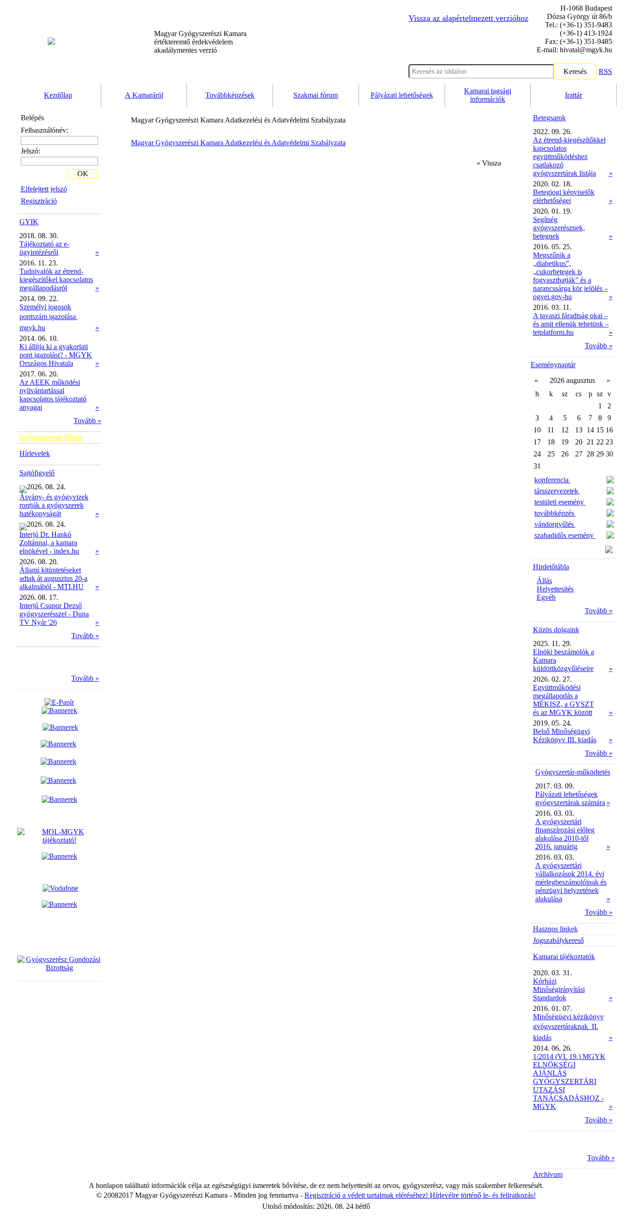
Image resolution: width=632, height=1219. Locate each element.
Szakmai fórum (315, 95)
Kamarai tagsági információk (487, 95)
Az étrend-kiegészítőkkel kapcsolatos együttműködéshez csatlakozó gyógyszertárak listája (569, 156)
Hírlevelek (34, 453)
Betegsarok (549, 118)
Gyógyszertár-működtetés (572, 772)
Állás (544, 581)
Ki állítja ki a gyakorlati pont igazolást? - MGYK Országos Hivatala (55, 355)
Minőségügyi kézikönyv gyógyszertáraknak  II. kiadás (568, 1027)
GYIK (28, 222)
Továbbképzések (229, 95)
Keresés (575, 71)
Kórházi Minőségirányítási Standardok (559, 989)
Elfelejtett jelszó (44, 189)
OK (82, 174)
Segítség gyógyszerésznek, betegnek (559, 227)
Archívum (548, 1174)
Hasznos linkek (555, 929)
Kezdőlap (58, 95)
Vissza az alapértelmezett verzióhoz (468, 18)
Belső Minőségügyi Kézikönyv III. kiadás (564, 735)
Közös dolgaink (556, 630)
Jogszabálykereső (558, 940)
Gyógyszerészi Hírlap (51, 437)
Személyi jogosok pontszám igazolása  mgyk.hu (48, 317)
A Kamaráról (144, 95)
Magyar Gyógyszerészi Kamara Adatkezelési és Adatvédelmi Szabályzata (238, 143)
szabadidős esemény (564, 535)
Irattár (573, 95)
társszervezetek (557, 491)
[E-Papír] (59, 706)
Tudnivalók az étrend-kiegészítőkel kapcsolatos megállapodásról (56, 279)
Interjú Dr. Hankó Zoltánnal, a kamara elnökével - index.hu (49, 542)
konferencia (552, 480)
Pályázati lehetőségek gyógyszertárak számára (570, 798)
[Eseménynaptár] (609, 550)
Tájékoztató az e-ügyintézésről (44, 248)
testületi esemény (560, 502)
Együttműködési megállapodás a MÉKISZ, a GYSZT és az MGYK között (563, 699)
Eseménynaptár (553, 365)
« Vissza (489, 163)
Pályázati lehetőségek (402, 95)
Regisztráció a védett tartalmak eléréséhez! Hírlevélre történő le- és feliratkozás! (420, 1195)
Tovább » (87, 421)
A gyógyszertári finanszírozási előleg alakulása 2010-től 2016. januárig (565, 834)
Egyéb (546, 597)
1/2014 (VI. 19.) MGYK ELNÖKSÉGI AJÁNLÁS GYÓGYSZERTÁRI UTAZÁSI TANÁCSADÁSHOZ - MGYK (569, 1081)
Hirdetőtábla (551, 567)
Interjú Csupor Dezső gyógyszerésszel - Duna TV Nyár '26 (54, 614)
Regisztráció (39, 201)
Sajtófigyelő (37, 473)
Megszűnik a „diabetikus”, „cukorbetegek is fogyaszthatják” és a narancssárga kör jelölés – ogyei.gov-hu (570, 276)
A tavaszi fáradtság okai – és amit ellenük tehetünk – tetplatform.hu (571, 324)
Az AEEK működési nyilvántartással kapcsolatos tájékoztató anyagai (53, 394)
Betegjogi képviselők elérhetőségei (564, 196)
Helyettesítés (555, 589)
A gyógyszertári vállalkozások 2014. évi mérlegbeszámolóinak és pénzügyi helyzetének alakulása (571, 882)
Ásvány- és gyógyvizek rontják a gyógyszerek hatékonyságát (53, 505)
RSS (605, 71)
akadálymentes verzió (200, 42)
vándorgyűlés (555, 524)
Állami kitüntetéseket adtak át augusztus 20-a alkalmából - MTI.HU (53, 578)
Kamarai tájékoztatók (564, 956)
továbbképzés (555, 513)
